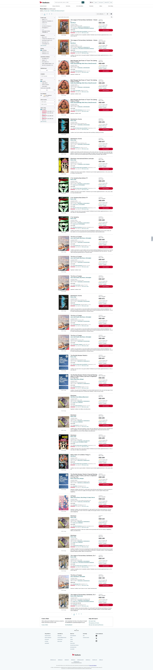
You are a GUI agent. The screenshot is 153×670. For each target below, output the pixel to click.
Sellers (100, 6)
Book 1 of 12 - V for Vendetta (79, 184)
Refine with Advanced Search (58, 10)
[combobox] (68, 2)
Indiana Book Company (78, 545)
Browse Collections (56, 6)
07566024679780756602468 (84, 67)
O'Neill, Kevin (80, 596)
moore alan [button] (47, 10)
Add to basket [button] (106, 30)
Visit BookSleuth (68, 624)
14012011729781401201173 (84, 26)
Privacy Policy (72, 643)
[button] (42, 14)
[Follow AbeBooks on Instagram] (96, 641)
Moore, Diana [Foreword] (90, 63)
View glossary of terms (94, 623)
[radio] (41, 51)
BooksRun (75, 486)
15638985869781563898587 (84, 561)
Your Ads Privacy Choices (74, 645)
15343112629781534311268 (84, 501)
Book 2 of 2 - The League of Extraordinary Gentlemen (83, 28)
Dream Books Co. (76, 147)
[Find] (83, 2)
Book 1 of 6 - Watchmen (78, 402)
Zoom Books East (76, 245)
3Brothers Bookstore (77, 227)
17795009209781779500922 (84, 164)
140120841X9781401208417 (84, 183)
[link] (111, 14)
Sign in (96, 2)
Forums (71, 641)
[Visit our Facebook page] (96, 636)
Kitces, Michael (80, 379)
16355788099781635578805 (84, 124)
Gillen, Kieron (74, 497)
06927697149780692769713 (84, 361)
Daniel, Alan (79, 238)
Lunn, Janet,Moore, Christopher (78, 576)
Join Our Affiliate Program (62, 637)
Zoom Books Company (77, 344)
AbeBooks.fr (67, 659)
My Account (101, 2)
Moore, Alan (73, 120)
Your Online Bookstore (77, 70)
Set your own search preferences (96, 624)
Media (71, 637)
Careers (71, 639)
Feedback (152, 239)
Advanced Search (43, 6)
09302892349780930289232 (84, 401)
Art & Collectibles (79, 6)
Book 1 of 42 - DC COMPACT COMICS (80, 441)
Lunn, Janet (73, 238)
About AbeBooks (73, 635)
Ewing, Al (85, 497)
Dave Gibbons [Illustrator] (82, 397)
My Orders (46, 641)
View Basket (47, 643)
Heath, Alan (73, 63)
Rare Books (68, 6)
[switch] (42, 95)
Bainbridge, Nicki (80, 63)
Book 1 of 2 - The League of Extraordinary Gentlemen (83, 562)
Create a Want (45, 624)
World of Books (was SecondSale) (80, 31)
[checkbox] (41, 19)
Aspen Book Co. (76, 425)
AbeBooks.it (73, 659)
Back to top (76, 630)
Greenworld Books (77, 386)
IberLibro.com (94, 659)
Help (111, 2)
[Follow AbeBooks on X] (96, 638)
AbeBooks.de (60, 659)
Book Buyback (60, 639)
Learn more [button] (43, 121)
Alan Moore (73, 22)
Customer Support (86, 637)
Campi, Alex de (91, 497)
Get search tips (92, 621)
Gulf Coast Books (76, 90)
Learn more (43, 45)
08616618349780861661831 (84, 460)
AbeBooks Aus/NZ (80, 659)
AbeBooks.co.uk (53, 659)
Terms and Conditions (93, 665)
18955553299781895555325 (84, 580)
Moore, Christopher (86, 238)
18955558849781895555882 (84, 242)
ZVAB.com (101, 659)
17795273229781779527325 (84, 440)
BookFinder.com (76, 662)
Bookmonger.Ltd (76, 584)
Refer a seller (60, 641)
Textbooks (91, 6)
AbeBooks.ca (88, 659)
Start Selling (110, 6)
